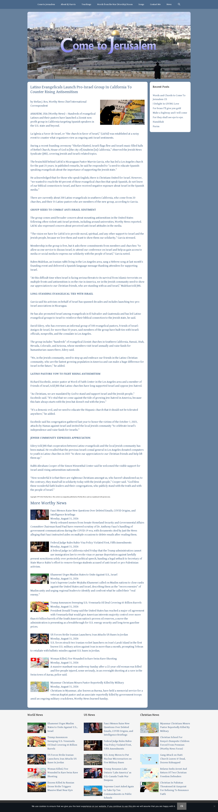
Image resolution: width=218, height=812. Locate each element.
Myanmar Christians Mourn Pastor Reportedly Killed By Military (87, 682)
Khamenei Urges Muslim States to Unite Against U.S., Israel (83, 574)
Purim (156, 126)
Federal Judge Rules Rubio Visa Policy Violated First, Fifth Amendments (90, 542)
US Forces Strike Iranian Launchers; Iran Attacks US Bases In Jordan (89, 634)
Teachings (86, 4)
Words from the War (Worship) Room (115, 4)
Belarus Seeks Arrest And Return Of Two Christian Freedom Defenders (173, 772)
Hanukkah (158, 121)
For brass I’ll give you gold (167, 108)
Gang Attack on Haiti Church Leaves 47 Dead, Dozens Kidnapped (172, 758)
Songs (141, 4)
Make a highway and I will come (170, 112)
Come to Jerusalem (46, 4)
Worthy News (56, 113)
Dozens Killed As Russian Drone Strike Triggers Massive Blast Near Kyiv (60, 786)
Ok (181, 806)
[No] (214, 806)
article (58, 497)
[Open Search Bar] (179, 4)
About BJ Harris (68, 4)
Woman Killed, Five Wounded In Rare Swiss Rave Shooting (83, 658)
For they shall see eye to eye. (168, 117)
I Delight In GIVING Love (166, 103)
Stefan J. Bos (41, 101)
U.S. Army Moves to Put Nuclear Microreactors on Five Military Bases (118, 758)
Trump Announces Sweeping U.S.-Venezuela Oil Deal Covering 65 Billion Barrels (95, 602)
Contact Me (155, 4)
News (169, 4)
